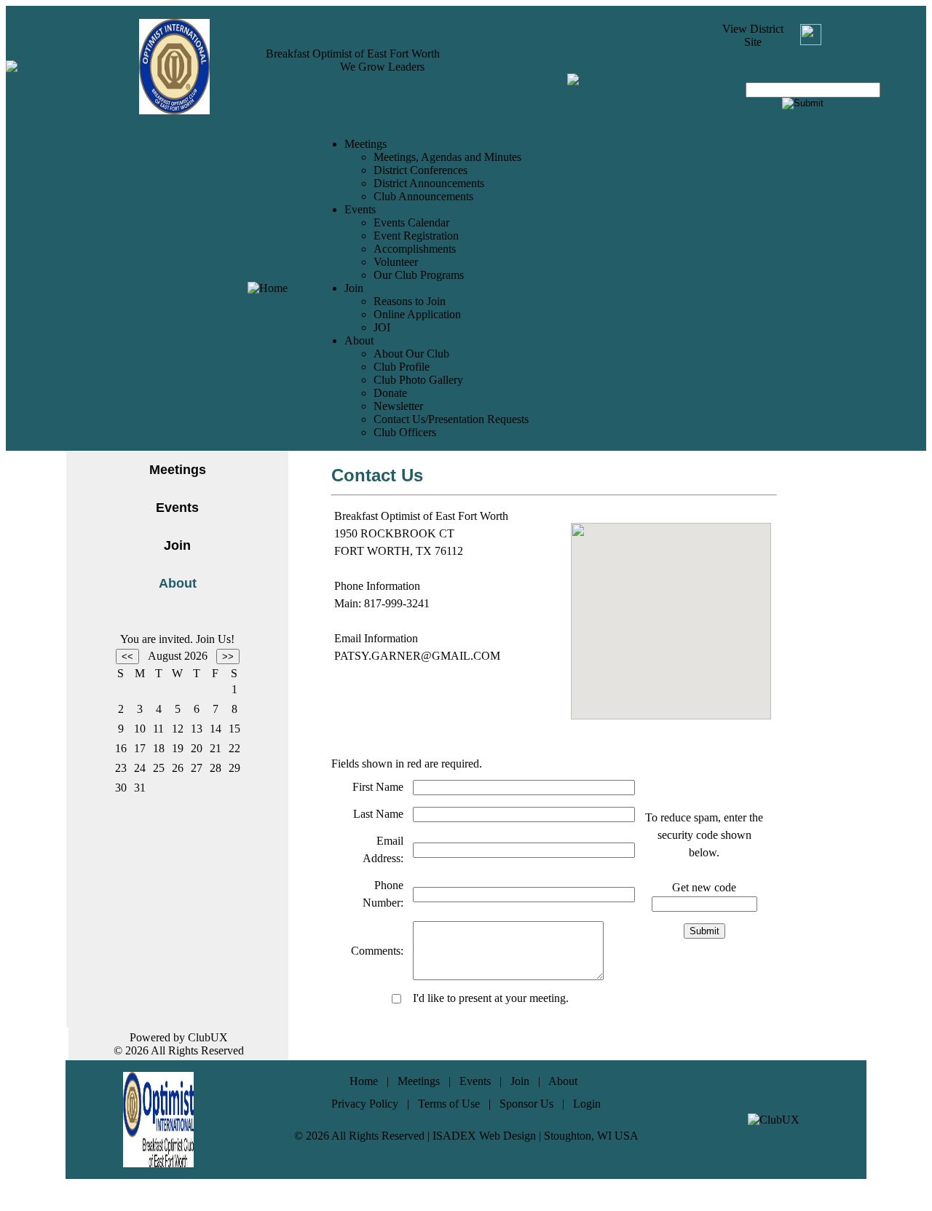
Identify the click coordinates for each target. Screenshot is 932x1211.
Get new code (704, 887)
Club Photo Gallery (418, 380)
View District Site (752, 35)
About (562, 1081)
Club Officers (405, 432)
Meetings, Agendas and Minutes (447, 157)
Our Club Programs (419, 275)
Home (364, 1081)
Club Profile (402, 366)
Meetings (177, 469)
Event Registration (416, 235)
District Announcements (429, 183)
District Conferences (420, 170)
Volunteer (396, 262)
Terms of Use (449, 1103)
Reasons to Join (410, 301)
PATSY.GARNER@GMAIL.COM (417, 656)
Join (177, 545)
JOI (382, 327)
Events (177, 507)
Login (587, 1103)
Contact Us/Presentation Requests (451, 419)
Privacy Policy (364, 1103)
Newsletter (398, 406)
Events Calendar (411, 222)
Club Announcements (423, 196)
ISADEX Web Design (484, 1135)
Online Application (417, 314)
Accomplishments (415, 248)
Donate (390, 393)
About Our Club (411, 353)
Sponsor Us (526, 1103)
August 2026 (178, 656)
